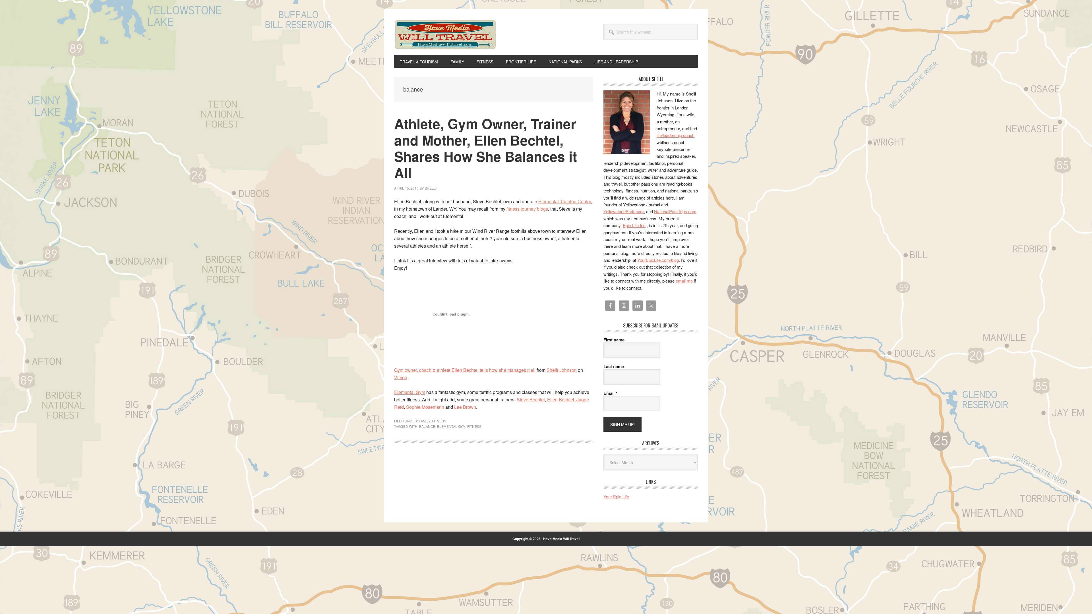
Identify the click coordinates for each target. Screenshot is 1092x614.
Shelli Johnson (562, 370)
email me (684, 281)
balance (427, 426)
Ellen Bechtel (560, 399)
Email (610, 393)
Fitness (439, 420)
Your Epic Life (616, 496)
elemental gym (451, 426)
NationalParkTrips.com (675, 211)
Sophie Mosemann (425, 407)
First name (613, 340)
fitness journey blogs (527, 209)
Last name (613, 366)
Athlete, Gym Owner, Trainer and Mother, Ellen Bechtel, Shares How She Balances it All (485, 148)
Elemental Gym (409, 392)
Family (424, 420)
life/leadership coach (675, 135)
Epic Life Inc (634, 225)
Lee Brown (465, 407)
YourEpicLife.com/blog (658, 260)
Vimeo (400, 377)
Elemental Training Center (564, 201)
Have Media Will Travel (445, 42)
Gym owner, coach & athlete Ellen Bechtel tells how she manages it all (464, 370)
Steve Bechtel (531, 399)
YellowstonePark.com (623, 211)
